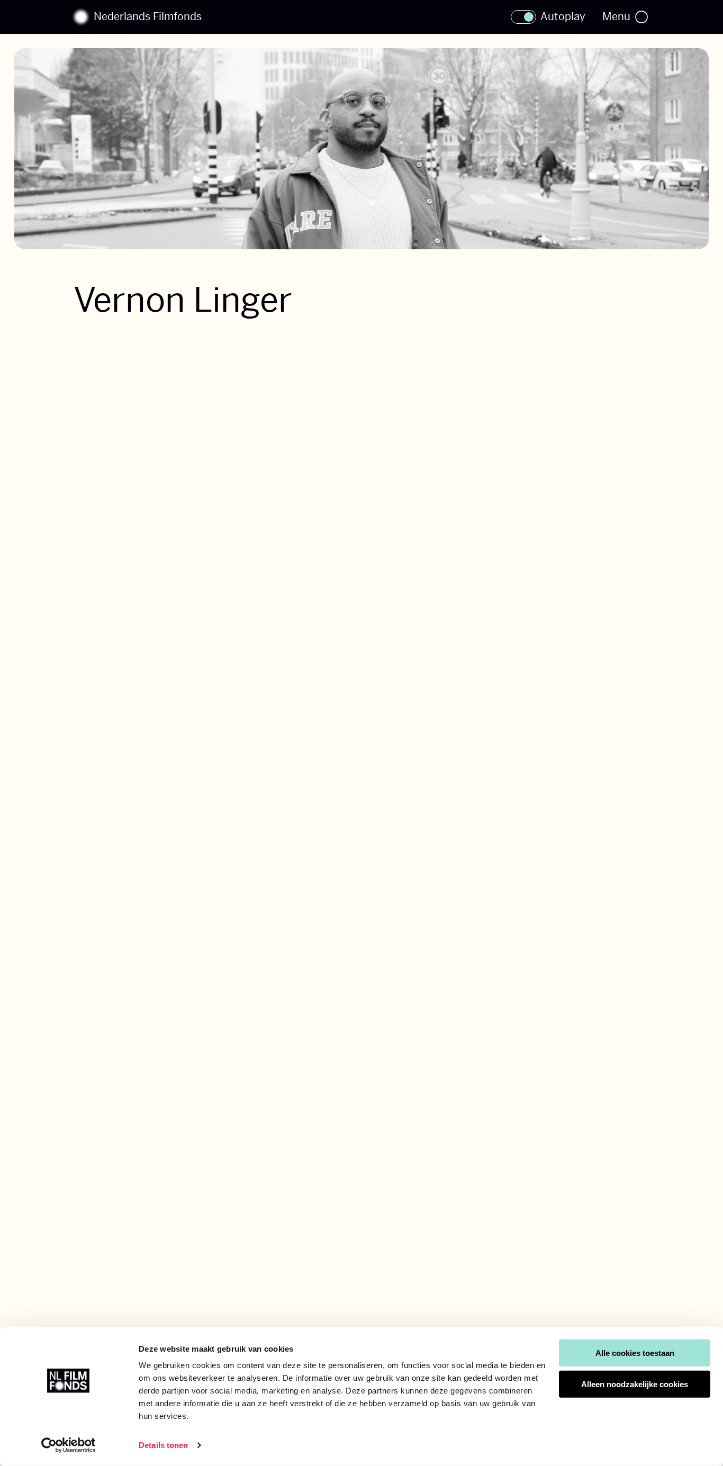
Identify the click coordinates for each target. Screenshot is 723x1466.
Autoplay (562, 17)
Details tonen (163, 1445)
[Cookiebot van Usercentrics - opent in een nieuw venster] (68, 1445)
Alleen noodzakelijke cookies (634, 1384)
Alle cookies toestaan (634, 1353)
